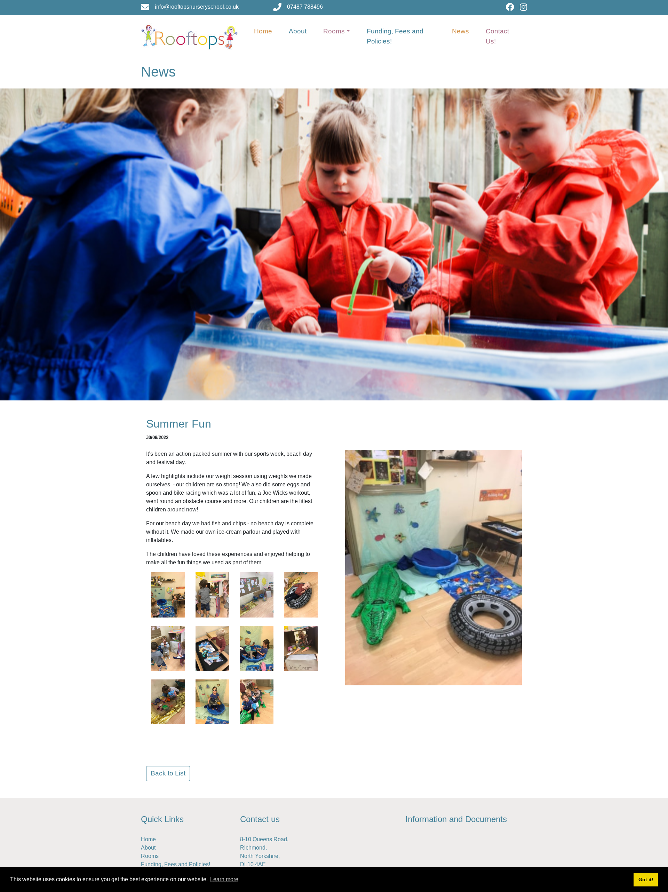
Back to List (168, 773)
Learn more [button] (224, 879)
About (298, 31)
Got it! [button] (645, 879)
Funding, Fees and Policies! (395, 36)
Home (263, 31)
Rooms (334, 31)
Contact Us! (497, 36)
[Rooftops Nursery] (189, 36)
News (460, 31)
